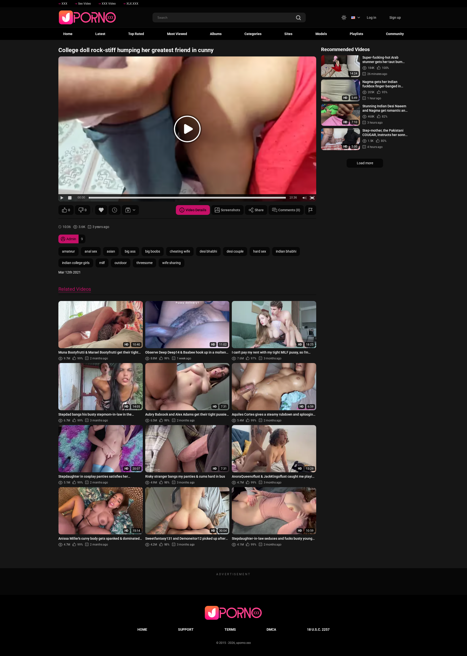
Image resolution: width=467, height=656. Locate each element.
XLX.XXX (132, 3)
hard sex (259, 251)
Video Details (196, 210)
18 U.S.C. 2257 (318, 629)
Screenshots (230, 210)
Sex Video (84, 3)
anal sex (91, 251)
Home (67, 34)
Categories (252, 34)
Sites (288, 34)
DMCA (271, 629)
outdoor (121, 263)
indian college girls (76, 263)
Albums (216, 34)
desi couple (235, 251)
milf (102, 263)
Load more (365, 163)
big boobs (152, 251)
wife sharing (171, 263)
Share (259, 210)
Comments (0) (289, 210)
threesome (144, 263)
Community (395, 34)
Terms (230, 629)
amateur (68, 251)
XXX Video (109, 3)
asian (111, 251)
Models (321, 34)
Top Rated (136, 34)
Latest (100, 34)
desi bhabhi (208, 251)
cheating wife (180, 251)
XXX (64, 3)
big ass (130, 251)
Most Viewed (177, 34)
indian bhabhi (286, 251)
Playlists (356, 34)
